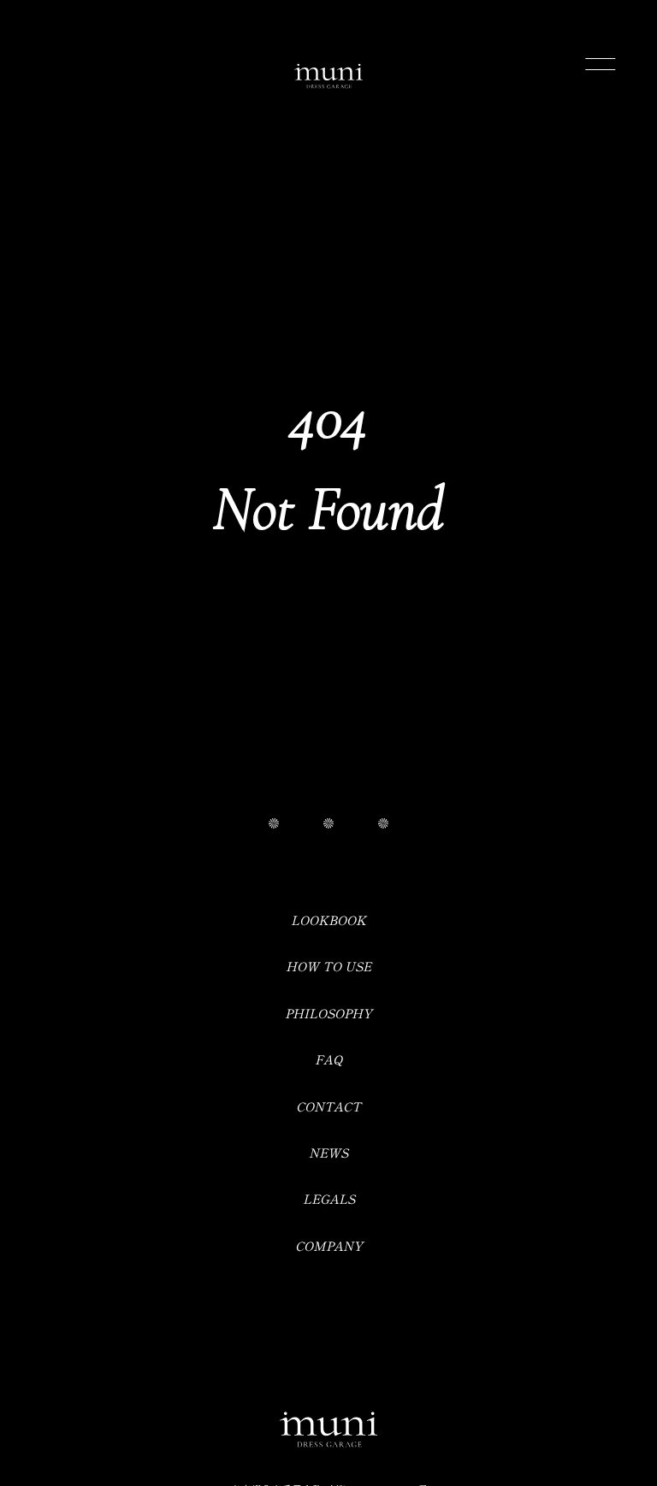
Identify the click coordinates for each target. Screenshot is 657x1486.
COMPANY (329, 1245)
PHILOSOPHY (328, 1013)
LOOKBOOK (328, 920)
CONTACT (328, 1106)
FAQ (329, 1059)
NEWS (328, 1152)
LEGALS (329, 1198)
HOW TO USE (328, 966)
